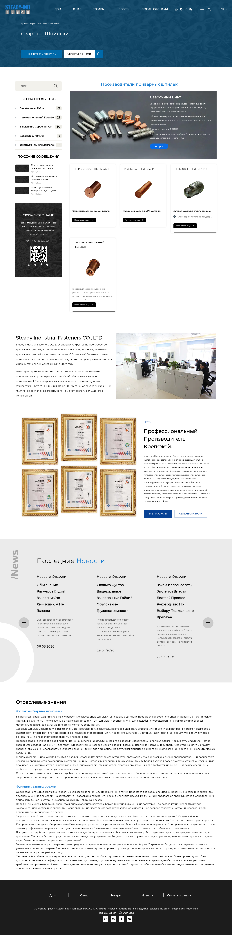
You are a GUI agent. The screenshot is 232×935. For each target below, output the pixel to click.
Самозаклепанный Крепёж (104, 13)
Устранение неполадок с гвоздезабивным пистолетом (45, 179)
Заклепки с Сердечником (40, 126)
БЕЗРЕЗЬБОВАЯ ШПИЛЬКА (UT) (92, 169)
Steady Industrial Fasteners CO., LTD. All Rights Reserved (87, 908)
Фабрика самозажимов (185, 908)
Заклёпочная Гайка (40, 108)
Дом (58, 9)
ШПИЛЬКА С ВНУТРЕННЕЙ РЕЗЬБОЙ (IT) (89, 244)
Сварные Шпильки (40, 135)
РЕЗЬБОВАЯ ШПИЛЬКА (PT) (139, 169)
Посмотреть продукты (42, 53)
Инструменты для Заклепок (102, 12)
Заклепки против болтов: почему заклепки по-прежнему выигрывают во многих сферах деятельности (171, 604)
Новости (123, 9)
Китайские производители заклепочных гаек (144, 908)
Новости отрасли (51, 577)
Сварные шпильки (46, 711)
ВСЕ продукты (157, 513)
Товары (98, 9)
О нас (77, 9)
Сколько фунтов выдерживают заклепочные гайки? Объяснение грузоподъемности (54, 598)
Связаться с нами (155, 9)
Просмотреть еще (82, 220)
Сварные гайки (59, 824)
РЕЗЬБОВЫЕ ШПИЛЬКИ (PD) (191, 169)
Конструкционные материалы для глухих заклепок (43, 190)
